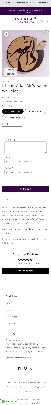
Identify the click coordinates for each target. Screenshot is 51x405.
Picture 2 (8, 168)
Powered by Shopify (28, 382)
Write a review (25, 270)
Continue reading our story (18, 357)
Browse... (10, 161)
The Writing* (10, 139)
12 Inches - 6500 (13, 111)
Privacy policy (12, 387)
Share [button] (8, 199)
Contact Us (11, 323)
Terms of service (26, 387)
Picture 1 (8, 157)
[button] (3, 20)
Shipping (5, 101)
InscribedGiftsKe (14, 382)
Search (9, 303)
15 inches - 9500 (35, 111)
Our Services (11, 316)
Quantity (5, 124)
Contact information (26, 391)
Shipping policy (41, 387)
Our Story (10, 310)
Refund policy (43, 382)
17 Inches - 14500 (13, 117)
